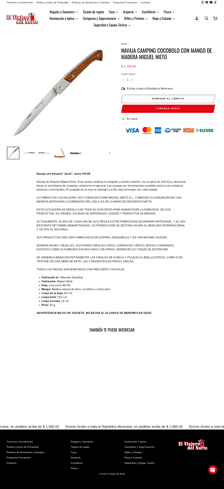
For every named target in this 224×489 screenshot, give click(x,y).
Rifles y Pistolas (134, 18)
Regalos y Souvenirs (62, 11)
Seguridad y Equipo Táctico (111, 24)
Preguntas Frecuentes (125, 2)
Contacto (146, 2)
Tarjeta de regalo (93, 11)
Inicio (124, 43)
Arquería (128, 11)
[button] (212, 469)
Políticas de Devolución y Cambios (91, 2)
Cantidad (128, 74)
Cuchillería (149, 11)
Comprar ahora (168, 108)
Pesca (168, 11)
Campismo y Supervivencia (100, 18)
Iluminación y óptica (62, 18)
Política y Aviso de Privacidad (52, 2)
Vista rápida (31, 386)
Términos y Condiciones (20, 2)
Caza (112, 11)
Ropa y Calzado (162, 18)
